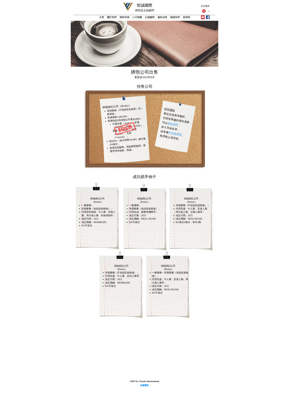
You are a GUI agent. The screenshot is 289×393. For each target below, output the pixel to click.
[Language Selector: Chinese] (205, 11)
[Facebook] (208, 17)
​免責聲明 (144, 385)
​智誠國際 (144, 5)
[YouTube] (203, 17)
